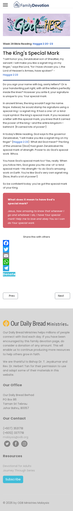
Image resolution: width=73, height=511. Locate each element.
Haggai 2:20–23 (43, 44)
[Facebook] (36, 243)
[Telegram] (36, 268)
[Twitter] (36, 249)
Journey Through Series (19, 470)
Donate (9, 274)
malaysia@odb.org (15, 437)
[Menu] (5, 5)
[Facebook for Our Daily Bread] (16, 444)
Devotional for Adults (17, 466)
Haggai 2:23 (10, 75)
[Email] (36, 255)
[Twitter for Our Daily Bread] (7, 444)
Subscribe (13, 479)
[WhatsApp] (36, 262)
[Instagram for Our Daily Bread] (24, 444)
